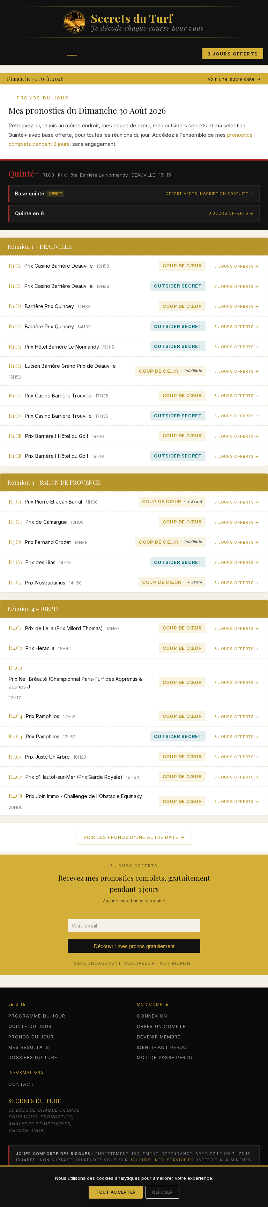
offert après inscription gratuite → (209, 193)
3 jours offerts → (231, 213)
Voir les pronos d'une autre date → (133, 837)
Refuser (162, 1192)
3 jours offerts (232, 54)
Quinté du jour (30, 1026)
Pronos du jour (31, 1037)
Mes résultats (28, 1047)
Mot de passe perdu (165, 1057)
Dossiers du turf (32, 1057)
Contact (21, 1084)
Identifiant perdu (162, 1047)
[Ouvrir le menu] (72, 54)
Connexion (152, 1016)
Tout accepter (116, 1192)
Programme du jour (36, 1016)
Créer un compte (161, 1026)
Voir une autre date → (234, 79)
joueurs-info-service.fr (161, 1159)
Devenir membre (159, 1037)
